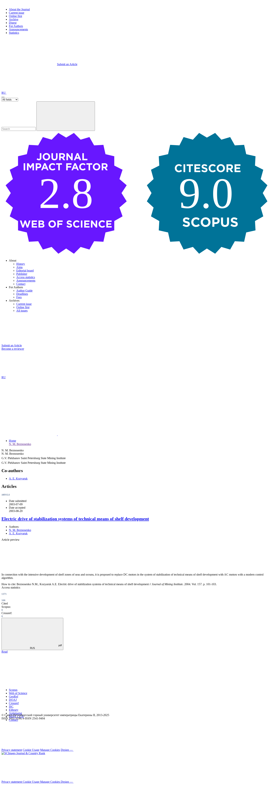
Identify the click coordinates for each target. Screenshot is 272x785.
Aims (19, 267)
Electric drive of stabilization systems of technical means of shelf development (75, 518)
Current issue (16, 12)
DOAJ (13, 699)
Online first (15, 16)
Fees (19, 297)
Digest (12, 22)
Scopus (13, 689)
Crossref (14, 703)
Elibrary (13, 709)
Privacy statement (11, 749)
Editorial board (25, 270)
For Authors (16, 26)
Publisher (21, 273)
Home (12, 440)
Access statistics (25, 277)
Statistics (14, 32)
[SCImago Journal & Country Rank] (23, 753)
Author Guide (24, 290)
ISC (11, 706)
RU (3, 92)
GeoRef (13, 696)
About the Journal (19, 9)
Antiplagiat (15, 713)
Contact (20, 283)
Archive (13, 19)
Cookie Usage (31, 749)
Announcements (18, 29)
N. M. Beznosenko (20, 444)
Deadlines (22, 293)
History (20, 263)
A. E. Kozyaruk (18, 478)
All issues (22, 310)
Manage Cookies (50, 749)
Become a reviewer (12, 348)
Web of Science (18, 693)
